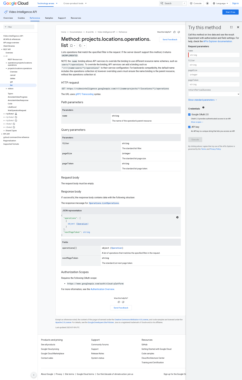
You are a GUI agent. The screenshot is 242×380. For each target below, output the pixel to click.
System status (97, 358)
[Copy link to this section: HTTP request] (82, 83)
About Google (47, 374)
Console (198, 3)
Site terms (69, 374)
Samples (49, 18)
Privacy (59, 374)
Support (62, 18)
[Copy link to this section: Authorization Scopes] (91, 272)
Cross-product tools (73, 3)
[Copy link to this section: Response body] (84, 192)
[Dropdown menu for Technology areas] (57, 3)
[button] (18, 49)
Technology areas (45, 3)
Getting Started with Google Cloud (156, 349)
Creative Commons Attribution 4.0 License (131, 320)
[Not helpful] (179, 32)
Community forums (100, 344)
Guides (21, 18)
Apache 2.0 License (63, 322)
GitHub (144, 344)
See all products (48, 344)
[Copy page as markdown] (80, 45)
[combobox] (173, 3)
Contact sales (47, 358)
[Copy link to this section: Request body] (82, 177)
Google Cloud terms (85, 374)
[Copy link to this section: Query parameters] (88, 130)
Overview (8, 18)
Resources (76, 18)
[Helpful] (174, 32)
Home (63, 32)
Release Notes (97, 353)
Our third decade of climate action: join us (115, 374)
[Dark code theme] (177, 217)
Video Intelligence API (23, 12)
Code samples (148, 353)
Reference (35, 18)
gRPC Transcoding (84, 94)
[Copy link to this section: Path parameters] (86, 102)
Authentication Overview (102, 289)
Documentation (76, 32)
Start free (230, 12)
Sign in (235, 3)
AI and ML (90, 32)
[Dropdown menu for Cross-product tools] (86, 3)
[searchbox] (18, 27)
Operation (82, 223)
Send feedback (170, 39)
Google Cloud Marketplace (52, 353)
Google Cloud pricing (50, 349)
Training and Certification (153, 362)
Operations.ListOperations (104, 203)
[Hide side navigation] (34, 375)
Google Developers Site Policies (101, 322)
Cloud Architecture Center (153, 358)
